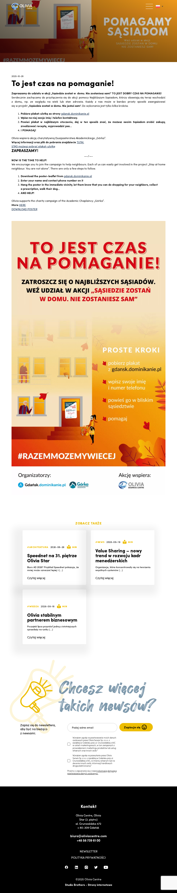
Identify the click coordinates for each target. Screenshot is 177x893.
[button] (149, 6)
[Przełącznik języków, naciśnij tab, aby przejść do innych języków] (159, 6)
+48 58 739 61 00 (88, 840)
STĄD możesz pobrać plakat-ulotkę (33, 146)
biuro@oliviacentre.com (88, 836)
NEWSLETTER (88, 851)
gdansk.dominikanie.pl (75, 113)
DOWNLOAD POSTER (24, 209)
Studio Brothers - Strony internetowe (88, 885)
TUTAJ (80, 142)
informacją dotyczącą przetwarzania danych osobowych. (92, 772)
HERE (22, 205)
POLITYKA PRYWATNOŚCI (88, 858)
